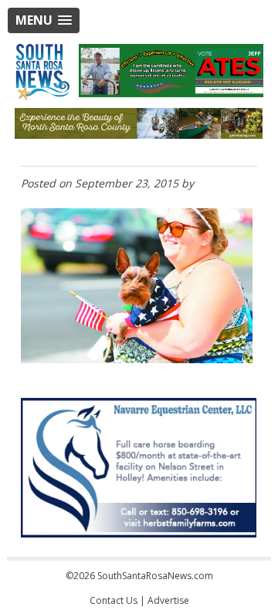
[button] (44, 20)
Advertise (168, 600)
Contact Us (113, 600)
